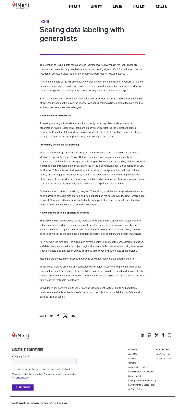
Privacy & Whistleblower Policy (142, 381)
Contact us (162, 349)
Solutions (96, 6)
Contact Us (161, 6)
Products (74, 6)
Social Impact (134, 376)
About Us (132, 354)
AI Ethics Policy (135, 389)
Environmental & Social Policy (141, 385)
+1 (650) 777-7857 (164, 359)
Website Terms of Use (58, 403)
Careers (132, 363)
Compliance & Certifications (141, 372)
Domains (117, 6)
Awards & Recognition (138, 367)
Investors (132, 359)
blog (53, 259)
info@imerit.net (163, 354)
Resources (139, 6)
